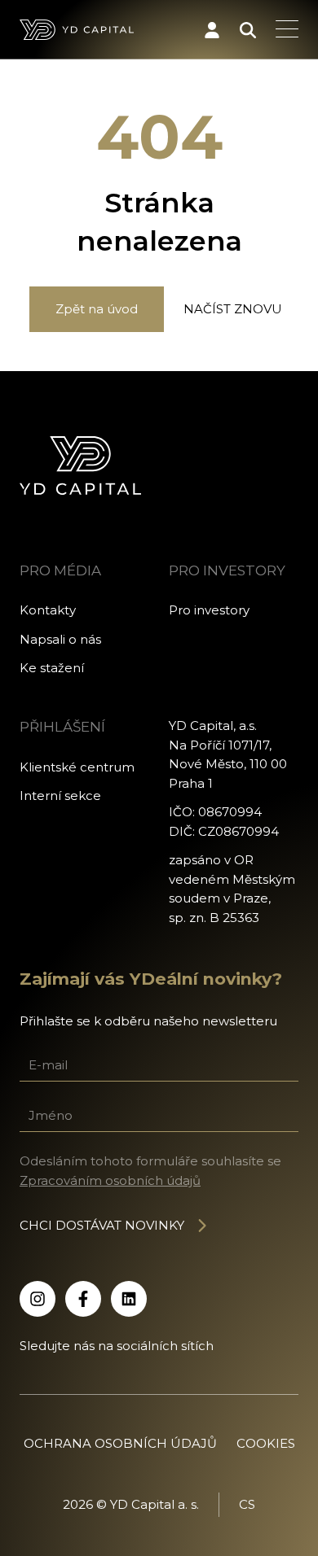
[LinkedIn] (129, 1299)
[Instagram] (37, 1299)
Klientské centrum (77, 767)
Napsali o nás (60, 639)
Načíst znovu (232, 309)
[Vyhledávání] (248, 30)
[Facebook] (83, 1299)
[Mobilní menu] (287, 30)
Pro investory (209, 610)
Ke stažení (52, 667)
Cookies (265, 1443)
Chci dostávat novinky (102, 1225)
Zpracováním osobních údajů (110, 1180)
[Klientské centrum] (212, 30)
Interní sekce (60, 795)
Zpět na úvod (96, 309)
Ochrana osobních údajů (120, 1443)
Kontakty (48, 610)
